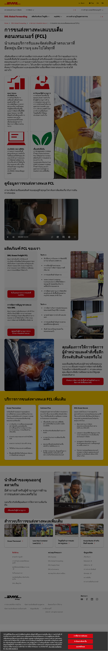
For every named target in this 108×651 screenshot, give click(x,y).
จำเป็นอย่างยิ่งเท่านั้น (80, 641)
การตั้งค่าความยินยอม (80, 636)
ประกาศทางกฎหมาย (11, 649)
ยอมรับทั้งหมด (80, 647)
